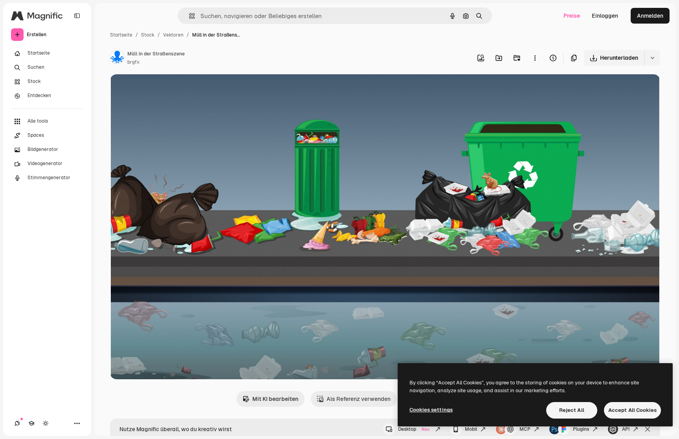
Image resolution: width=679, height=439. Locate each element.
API (625, 429)
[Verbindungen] (17, 423)
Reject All (571, 410)
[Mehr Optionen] (535, 58)
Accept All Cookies (632, 410)
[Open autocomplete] (189, 16)
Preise (571, 15)
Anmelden (650, 15)
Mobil (471, 429)
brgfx (133, 62)
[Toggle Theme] (45, 423)
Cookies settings (431, 409)
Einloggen (605, 15)
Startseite (121, 35)
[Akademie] (31, 423)
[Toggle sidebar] (77, 15)
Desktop (413, 429)
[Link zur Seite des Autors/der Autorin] (117, 58)
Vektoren (173, 35)
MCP (524, 429)
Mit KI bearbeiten (275, 398)
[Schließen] (647, 429)
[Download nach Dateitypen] (652, 58)
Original (160, 89)
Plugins (581, 429)
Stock (147, 35)
